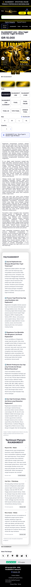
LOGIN (22, 13)
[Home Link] (11, 12)
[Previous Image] (3, 58)
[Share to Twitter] (3, 555)
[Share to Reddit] (22, 555)
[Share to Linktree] (12, 555)
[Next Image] (28, 58)
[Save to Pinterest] (17, 555)
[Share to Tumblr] (26, 555)
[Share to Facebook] (8, 555)
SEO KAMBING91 (6, 546)
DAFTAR (23, 84)
